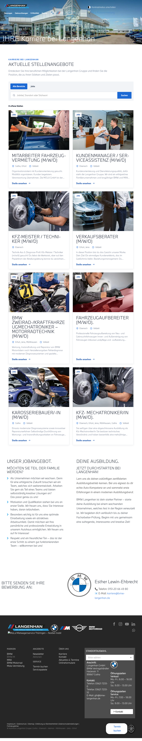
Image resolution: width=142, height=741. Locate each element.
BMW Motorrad (14, 662)
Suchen (124, 95)
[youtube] (127, 624)
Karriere (63, 653)
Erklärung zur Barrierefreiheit (47, 724)
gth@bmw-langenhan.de (96, 697)
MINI (9, 659)
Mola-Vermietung (15, 665)
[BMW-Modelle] (53, 12)
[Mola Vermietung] (101, 12)
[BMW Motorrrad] (82, 12)
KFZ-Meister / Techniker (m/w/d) (36, 239)
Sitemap (31, 724)
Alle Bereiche (19, 86)
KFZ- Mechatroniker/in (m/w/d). (102, 415)
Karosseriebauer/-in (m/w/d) (36, 415)
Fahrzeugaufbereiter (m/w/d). (102, 320)
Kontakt (62, 656)
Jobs (33, 86)
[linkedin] (133, 624)
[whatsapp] (133, 630)
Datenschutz (21, 724)
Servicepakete (40, 669)
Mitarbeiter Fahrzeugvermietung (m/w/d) (39, 158)
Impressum (11, 724)
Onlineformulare (67, 662)
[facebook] (114, 624)
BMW (9, 653)
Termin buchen (40, 666)
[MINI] (70, 12)
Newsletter (38, 653)
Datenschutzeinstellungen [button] (69, 724)
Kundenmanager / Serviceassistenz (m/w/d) (102, 158)
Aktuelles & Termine (69, 659)
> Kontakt (118, 711)
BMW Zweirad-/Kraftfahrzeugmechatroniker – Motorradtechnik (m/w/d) (38, 327)
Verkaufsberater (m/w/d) (97, 239)
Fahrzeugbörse (13, 726)
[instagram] (120, 624)
